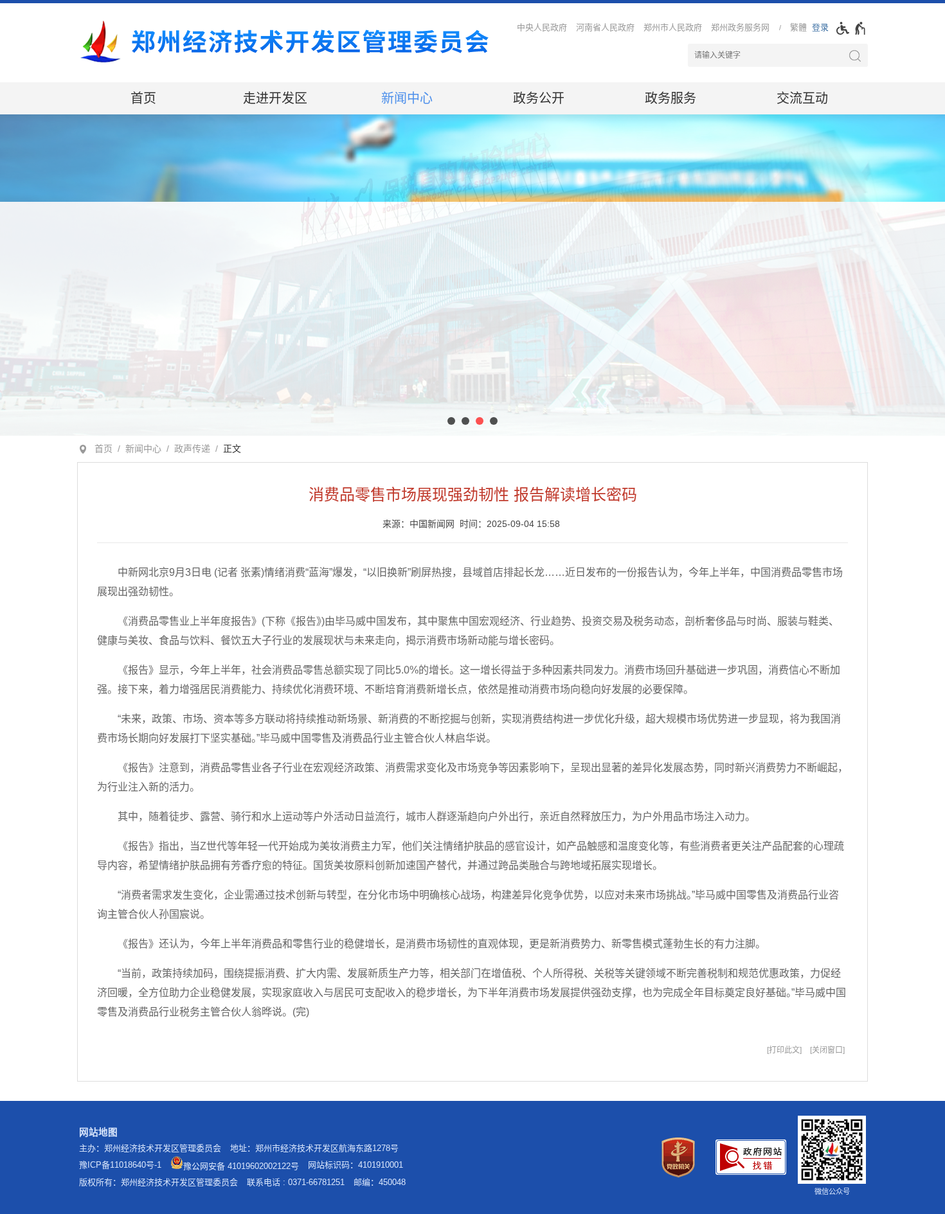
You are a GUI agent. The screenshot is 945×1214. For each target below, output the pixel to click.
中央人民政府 (542, 27)
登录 (820, 27)
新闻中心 (407, 98)
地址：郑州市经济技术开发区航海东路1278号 (314, 1148)
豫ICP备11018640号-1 (120, 1165)
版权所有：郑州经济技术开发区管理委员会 (158, 1182)
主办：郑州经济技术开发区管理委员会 (150, 1148)
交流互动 (802, 98)
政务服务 (670, 98)
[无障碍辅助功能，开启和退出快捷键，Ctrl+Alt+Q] (851, 28)
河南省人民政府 (605, 27)
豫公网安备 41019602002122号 (241, 1166)
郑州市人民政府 (673, 27)
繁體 (798, 27)
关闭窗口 (827, 1050)
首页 (143, 98)
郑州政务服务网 (740, 27)
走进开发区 (275, 98)
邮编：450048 (380, 1182)
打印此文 (784, 1050)
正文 (232, 448)
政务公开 (538, 98)
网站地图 (98, 1132)
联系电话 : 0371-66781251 (296, 1182)
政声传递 (192, 448)
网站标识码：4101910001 (355, 1165)
